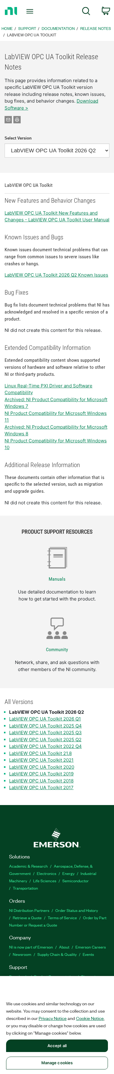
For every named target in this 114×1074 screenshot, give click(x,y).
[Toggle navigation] (30, 11)
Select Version (18, 138)
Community (57, 649)
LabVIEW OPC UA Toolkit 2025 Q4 (45, 726)
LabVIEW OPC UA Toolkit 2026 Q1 (45, 719)
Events (88, 954)
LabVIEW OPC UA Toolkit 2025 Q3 (45, 732)
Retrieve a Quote (27, 917)
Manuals (57, 579)
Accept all (57, 1045)
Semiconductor (75, 881)
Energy (68, 873)
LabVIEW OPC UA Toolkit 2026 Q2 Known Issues (56, 275)
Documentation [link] (58, 28)
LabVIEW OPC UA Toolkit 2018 (41, 781)
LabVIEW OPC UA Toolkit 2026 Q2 (46, 712)
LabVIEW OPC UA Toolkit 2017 (41, 787)
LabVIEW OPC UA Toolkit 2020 (41, 767)
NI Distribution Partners (29, 910)
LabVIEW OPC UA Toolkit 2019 (41, 774)
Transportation (25, 888)
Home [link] (7, 28)
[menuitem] (86, 12)
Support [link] (27, 28)
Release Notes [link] (95, 28)
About (64, 947)
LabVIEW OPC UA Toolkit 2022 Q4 (45, 746)
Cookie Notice (90, 1018)
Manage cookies (57, 1062)
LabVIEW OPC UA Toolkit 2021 (41, 760)
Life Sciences (44, 881)
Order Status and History (76, 910)
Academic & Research (28, 866)
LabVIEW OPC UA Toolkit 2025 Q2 (45, 739)
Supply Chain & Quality (57, 954)
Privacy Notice (53, 1018)
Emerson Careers (90, 947)
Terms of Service (62, 917)
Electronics (46, 873)
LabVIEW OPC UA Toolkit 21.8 (40, 753)
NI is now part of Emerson (31, 947)
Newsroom (22, 954)
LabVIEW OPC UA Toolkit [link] (31, 35)
